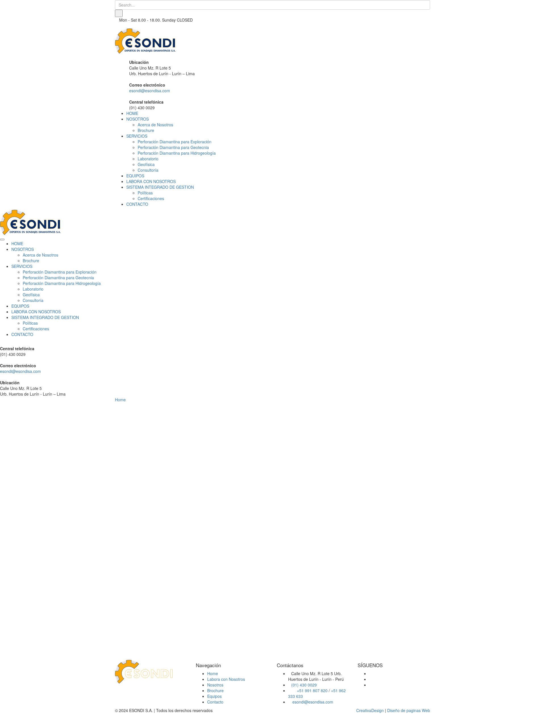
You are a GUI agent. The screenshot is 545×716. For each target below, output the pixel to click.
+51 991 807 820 (312, 690)
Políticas (145, 193)
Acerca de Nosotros (155, 124)
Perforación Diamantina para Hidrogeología (177, 153)
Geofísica (146, 164)
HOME (132, 113)
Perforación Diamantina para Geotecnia (173, 147)
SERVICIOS (136, 136)
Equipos (214, 696)
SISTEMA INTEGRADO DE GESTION (160, 187)
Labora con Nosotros (226, 679)
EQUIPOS (135, 176)
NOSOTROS (137, 119)
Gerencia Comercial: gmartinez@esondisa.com (168, 539)
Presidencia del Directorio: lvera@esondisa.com (169, 525)
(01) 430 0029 (304, 685)
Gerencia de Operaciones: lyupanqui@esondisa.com (150, 556)
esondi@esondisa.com (149, 90)
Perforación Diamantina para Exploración (174, 141)
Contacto (215, 702)
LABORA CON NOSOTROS (151, 181)
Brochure (146, 130)
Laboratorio (148, 158)
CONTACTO (137, 204)
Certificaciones (151, 198)
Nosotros (215, 685)
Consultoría (148, 170)
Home (120, 399)
